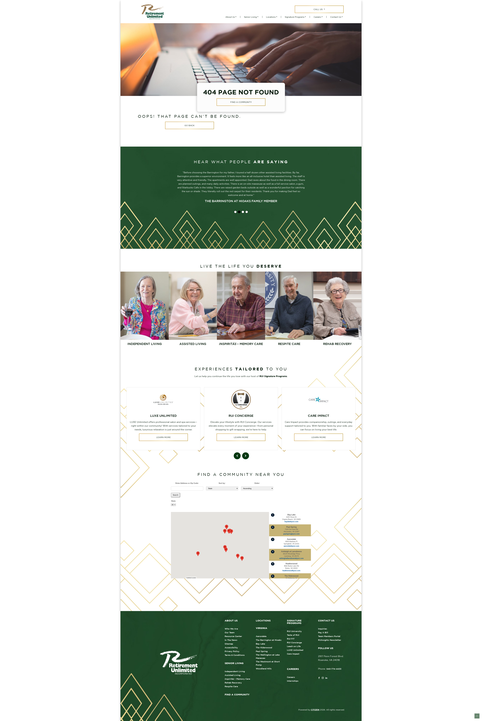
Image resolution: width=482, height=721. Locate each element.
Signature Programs (294, 17)
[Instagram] (323, 677)
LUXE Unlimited (295, 650)
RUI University (294, 631)
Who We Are (231, 629)
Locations (271, 17)
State (173, 501)
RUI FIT (290, 639)
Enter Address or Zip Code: (187, 483)
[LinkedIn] (326, 677)
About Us (230, 17)
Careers (317, 17)
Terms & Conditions (235, 655)
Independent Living (235, 671)
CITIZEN (315, 710)
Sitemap (229, 644)
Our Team (229, 632)
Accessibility (231, 647)
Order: (257, 483)
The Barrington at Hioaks (268, 640)
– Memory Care (237, 679)
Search (175, 495)
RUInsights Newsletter (329, 640)
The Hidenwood (264, 647)
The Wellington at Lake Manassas (268, 656)
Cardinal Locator (191, 577)
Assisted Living (232, 675)
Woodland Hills (264, 668)
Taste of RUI (293, 635)
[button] (242, 558)
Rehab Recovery (233, 683)
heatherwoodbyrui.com (291, 571)
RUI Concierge (294, 642)
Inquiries (322, 629)
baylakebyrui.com (291, 522)
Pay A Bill (323, 632)
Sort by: (222, 483)
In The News (231, 640)
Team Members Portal (329, 636)
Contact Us (335, 17)
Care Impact (293, 654)
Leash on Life (294, 646)
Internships (292, 681)
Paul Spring (262, 651)
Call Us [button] (318, 9)
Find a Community (241, 102)
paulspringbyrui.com (291, 534)
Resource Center (233, 636)
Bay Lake (260, 644)
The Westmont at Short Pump (268, 663)
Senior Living (250, 17)
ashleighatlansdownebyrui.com (291, 558)
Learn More (163, 437)
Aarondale (261, 636)
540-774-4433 (333, 669)
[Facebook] (319, 677)
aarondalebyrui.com (291, 546)
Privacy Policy (232, 651)
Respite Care (231, 686)
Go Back (190, 125)
